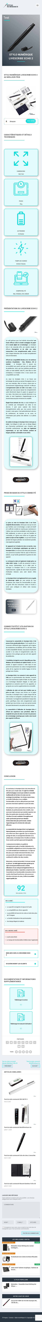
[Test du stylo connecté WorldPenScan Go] (21, 1114)
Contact (11, 1317)
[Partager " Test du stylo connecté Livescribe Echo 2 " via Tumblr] (19, 1042)
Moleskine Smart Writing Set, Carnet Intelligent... (22, 1247)
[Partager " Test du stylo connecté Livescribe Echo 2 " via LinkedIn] (27, 1042)
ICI (21, 1005)
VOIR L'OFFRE (30, 121)
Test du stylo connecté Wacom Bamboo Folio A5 (20, 1183)
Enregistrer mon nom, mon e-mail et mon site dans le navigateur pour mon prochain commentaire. (19, 1228)
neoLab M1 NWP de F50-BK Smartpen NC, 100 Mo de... (24, 1301)
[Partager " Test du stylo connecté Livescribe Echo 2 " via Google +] (15, 1042)
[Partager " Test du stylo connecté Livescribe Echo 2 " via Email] (19, 1046)
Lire (14, 610)
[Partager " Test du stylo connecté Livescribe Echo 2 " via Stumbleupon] (35, 1042)
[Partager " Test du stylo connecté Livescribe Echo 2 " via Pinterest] (23, 1042)
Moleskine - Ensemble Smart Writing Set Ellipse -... (23, 1285)
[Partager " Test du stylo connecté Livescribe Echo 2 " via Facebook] (7, 1042)
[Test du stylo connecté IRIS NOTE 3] (21, 1086)
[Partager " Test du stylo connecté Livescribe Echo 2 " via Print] (23, 1046)
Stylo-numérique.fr (20, 1317)
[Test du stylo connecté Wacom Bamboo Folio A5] (21, 1170)
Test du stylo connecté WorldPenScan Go (17, 1127)
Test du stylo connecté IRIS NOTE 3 (16, 1099)
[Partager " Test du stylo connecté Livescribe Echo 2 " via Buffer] (31, 1042)
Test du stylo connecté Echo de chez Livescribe (19, 1155)
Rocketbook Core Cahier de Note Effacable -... (24, 1257)
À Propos (5, 1317)
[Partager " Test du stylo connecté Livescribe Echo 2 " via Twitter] (11, 1042)
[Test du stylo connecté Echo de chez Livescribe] (21, 1142)
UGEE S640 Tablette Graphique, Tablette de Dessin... (24, 1268)
